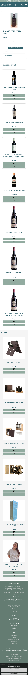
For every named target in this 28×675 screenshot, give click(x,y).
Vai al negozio (14, 635)
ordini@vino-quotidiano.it (15, 599)
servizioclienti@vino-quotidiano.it (17, 601)
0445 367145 (15, 596)
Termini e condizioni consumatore (14, 656)
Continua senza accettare (14, 668)
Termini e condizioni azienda (14, 658)
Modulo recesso (14, 654)
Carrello (14, 637)
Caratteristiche (9, 51)
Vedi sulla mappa (13, 623)
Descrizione (8, 55)
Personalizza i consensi (14, 671)
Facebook (14, 628)
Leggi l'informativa (15, 666)
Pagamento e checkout (14, 639)
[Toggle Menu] (26, 4)
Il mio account (14, 641)
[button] (18, 5)
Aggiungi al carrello (15, 48)
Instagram (14, 627)
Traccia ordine (14, 643)
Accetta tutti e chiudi (14, 673)
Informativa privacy (14, 660)
